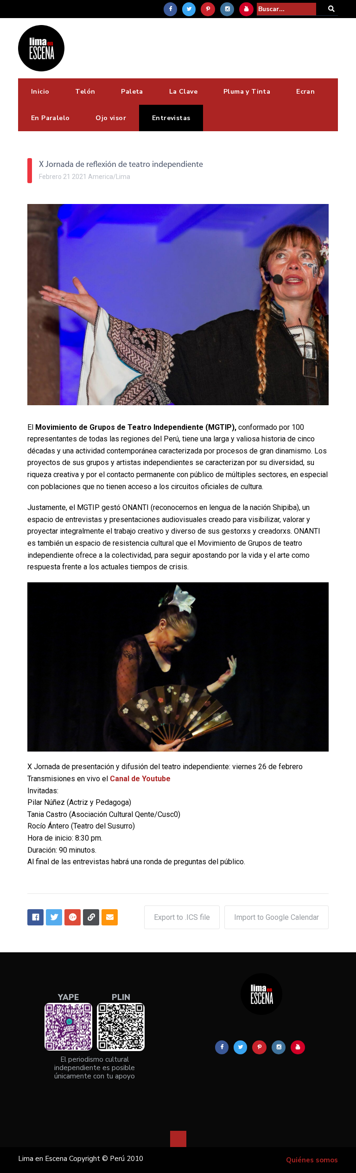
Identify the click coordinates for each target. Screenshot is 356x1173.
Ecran (305, 91)
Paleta (132, 91)
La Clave (183, 91)
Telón (85, 91)
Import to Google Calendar (276, 917)
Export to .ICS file (182, 917)
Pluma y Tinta (246, 91)
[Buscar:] (286, 9)
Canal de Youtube (140, 778)
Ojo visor (110, 118)
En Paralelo (50, 118)
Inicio (40, 91)
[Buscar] (331, 9)
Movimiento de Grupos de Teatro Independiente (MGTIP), (135, 427)
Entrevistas (171, 118)
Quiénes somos (312, 1160)
